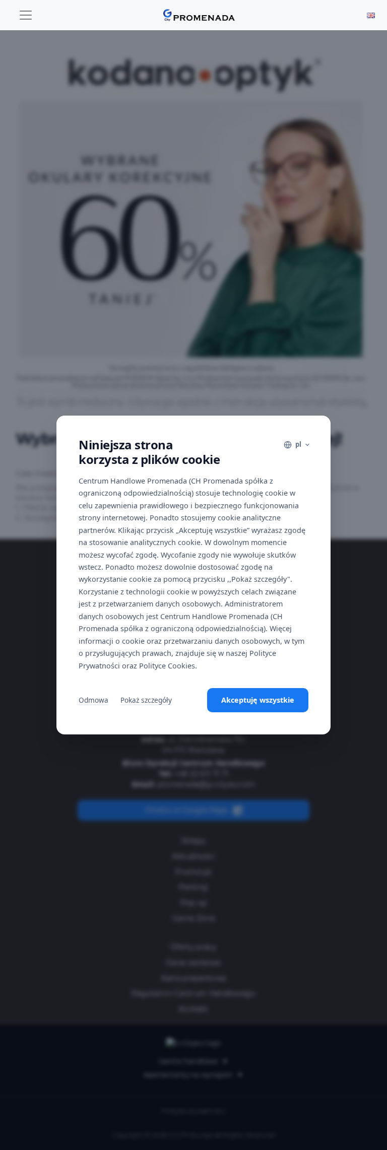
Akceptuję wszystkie (257, 700)
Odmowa (93, 700)
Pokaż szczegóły (146, 700)
